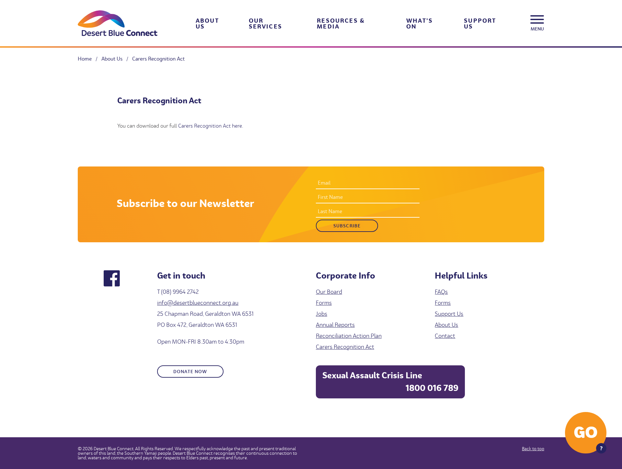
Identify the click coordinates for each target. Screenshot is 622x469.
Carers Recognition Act (345, 346)
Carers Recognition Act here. (210, 125)
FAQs (441, 291)
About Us (207, 23)
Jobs (321, 313)
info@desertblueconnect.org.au (197, 302)
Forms (324, 302)
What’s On (419, 23)
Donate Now (190, 371)
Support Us (480, 23)
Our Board (329, 291)
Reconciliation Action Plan (349, 335)
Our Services (265, 23)
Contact (445, 335)
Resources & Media (341, 23)
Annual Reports (335, 324)
